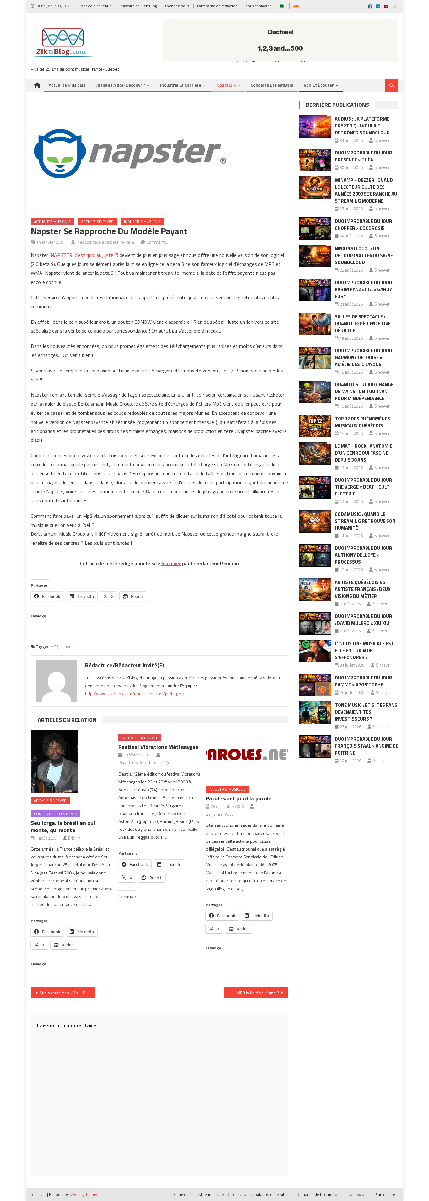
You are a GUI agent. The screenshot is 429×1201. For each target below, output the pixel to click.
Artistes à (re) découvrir (120, 85)
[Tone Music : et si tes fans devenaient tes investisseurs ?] (315, 712)
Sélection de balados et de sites (260, 1194)
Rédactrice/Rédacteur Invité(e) (106, 242)
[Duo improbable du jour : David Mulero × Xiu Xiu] (315, 623)
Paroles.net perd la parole (239, 798)
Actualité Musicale (52, 222)
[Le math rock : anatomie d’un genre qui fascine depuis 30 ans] (315, 453)
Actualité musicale (67, 85)
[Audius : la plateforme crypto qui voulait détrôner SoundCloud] (315, 126)
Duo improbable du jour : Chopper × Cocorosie (364, 225)
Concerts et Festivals (272, 85)
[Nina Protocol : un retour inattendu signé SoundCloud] (315, 256)
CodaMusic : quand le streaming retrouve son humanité (365, 521)
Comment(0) (158, 242)
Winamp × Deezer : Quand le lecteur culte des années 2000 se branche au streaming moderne (366, 190)
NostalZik (226, 85)
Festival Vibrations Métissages (158, 747)
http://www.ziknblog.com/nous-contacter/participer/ (135, 693)
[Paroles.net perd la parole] (247, 755)
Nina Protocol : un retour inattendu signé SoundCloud (364, 255)
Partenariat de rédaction (217, 6)
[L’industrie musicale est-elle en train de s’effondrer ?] (315, 651)
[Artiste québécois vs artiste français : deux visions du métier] (315, 589)
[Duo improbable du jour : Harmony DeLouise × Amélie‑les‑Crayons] (315, 358)
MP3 (54, 647)
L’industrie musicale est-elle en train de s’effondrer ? (365, 650)
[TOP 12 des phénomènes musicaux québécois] (315, 426)
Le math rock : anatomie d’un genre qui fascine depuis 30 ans (363, 452)
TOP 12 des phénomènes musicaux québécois (362, 422)
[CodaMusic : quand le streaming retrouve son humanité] (315, 521)
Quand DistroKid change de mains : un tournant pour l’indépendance (364, 391)
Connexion (357, 1194)
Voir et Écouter (319, 85)
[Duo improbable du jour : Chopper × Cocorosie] (315, 228)
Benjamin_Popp (220, 814)
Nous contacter (258, 6)
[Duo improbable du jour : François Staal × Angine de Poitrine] (315, 746)
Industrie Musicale (142, 222)
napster (67, 647)
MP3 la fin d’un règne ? (257, 992)
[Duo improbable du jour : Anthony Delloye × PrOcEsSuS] (315, 555)
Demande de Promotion (317, 1194)
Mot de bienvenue (95, 6)
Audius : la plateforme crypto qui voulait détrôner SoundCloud (362, 125)
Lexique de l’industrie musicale (197, 1194)
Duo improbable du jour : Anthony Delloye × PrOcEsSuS (364, 554)
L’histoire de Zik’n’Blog (138, 6)
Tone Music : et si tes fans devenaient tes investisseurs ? (366, 711)
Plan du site (384, 1194)
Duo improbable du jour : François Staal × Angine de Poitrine (366, 745)
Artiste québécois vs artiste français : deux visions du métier (363, 589)
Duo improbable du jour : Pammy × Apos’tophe (364, 681)
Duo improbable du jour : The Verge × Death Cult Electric (364, 486)
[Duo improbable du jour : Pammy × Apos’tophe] (315, 685)
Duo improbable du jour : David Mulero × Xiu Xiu (363, 620)
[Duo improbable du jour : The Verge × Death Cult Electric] (315, 487)
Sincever (171, 563)
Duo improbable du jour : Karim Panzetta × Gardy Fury (364, 289)
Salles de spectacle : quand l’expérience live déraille (363, 323)
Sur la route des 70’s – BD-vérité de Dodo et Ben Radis (67, 992)
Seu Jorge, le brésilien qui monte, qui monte (63, 826)
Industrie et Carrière (180, 85)
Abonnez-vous (177, 6)
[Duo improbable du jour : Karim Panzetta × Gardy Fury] (315, 290)
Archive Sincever (97, 222)
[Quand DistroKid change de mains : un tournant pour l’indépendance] (315, 392)
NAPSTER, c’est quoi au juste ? (84, 255)
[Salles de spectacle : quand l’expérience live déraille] (315, 324)
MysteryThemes (84, 1194)
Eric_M (74, 838)
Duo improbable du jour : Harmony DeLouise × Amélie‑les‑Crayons (364, 357)
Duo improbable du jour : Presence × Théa (364, 156)
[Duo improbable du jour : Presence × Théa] (315, 160)
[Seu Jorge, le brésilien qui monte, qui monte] (72, 761)
